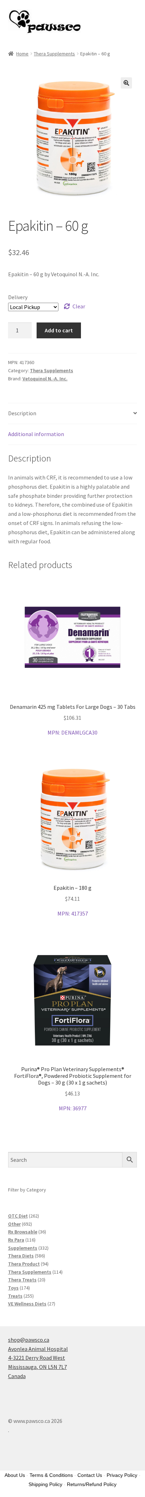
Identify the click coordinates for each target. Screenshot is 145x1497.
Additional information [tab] (36, 433)
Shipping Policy (45, 1484)
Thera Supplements (54, 53)
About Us (15, 1475)
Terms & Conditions (51, 1475)
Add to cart (59, 330)
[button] (126, 83)
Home (22, 53)
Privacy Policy (122, 1475)
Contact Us (89, 1475)
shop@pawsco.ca (28, 1339)
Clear (78, 306)
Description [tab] (22, 413)
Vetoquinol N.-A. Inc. (45, 378)
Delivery (17, 297)
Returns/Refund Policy (91, 1484)
